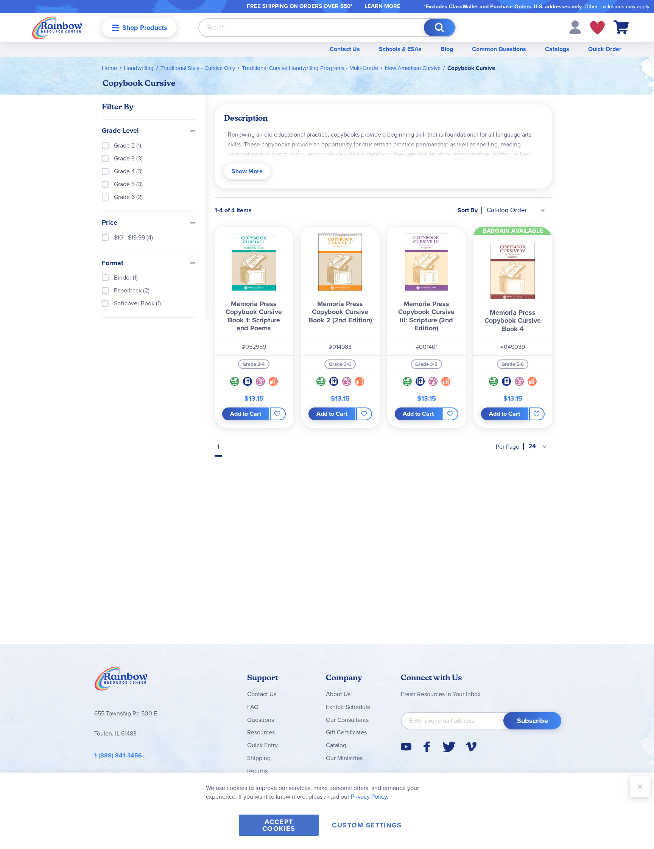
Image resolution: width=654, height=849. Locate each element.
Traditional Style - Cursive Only (197, 68)
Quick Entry (262, 745)
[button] (575, 26)
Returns (257, 771)
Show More (247, 171)
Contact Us (345, 49)
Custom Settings (367, 825)
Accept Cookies (278, 825)
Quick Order (604, 49)
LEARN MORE (382, 6)
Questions (260, 719)
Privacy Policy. (369, 796)
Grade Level (120, 131)
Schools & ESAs (400, 49)
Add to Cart (245, 413)
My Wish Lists (597, 27)
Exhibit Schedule (348, 707)
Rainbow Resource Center (121, 680)
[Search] (439, 27)
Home (109, 68)
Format (112, 263)
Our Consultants (347, 719)
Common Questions (499, 49)
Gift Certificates (346, 732)
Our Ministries (344, 758)
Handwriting (139, 68)
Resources (261, 732)
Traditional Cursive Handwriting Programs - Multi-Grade (310, 68)
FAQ (252, 707)
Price (109, 223)
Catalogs (557, 49)
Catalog (336, 745)
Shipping (259, 758)
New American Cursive (413, 68)
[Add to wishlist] (277, 413)
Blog (447, 49)
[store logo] (57, 27)
